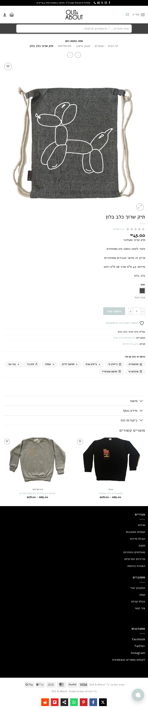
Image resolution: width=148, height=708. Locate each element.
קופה (142, 595)
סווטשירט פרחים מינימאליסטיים (37, 493)
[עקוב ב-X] (102, 3)
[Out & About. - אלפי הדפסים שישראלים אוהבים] (74, 14)
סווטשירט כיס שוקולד (111, 493)
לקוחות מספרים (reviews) (128, 660)
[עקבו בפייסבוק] (109, 3)
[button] (139, 14)
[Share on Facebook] (93, 702)
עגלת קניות (138, 601)
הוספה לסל (114, 311)
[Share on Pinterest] (83, 702)
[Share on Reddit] (45, 702)
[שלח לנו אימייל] (98, 3)
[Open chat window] (138, 695)
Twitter (139, 646)
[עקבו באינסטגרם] (106, 3)
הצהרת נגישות (136, 566)
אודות (141, 525)
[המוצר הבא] (78, 55)
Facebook (138, 639)
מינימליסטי (129, 338)
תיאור (133, 401)
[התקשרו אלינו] (95, 3)
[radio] (142, 291)
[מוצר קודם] (70, 55)
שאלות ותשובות (135, 532)
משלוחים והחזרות (134, 552)
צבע (143, 284)
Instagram (138, 653)
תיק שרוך (117, 338)
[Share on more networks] (64, 702)
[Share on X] (103, 702)
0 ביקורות (118, 229)
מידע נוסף (130, 410)
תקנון (142, 545)
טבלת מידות (137, 539)
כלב (136, 344)
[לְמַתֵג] (141, 401)
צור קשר (140, 608)
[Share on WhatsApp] (74, 702)
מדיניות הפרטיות (134, 559)
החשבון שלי (137, 588)
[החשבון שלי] (5, 14)
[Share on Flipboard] (55, 702)
